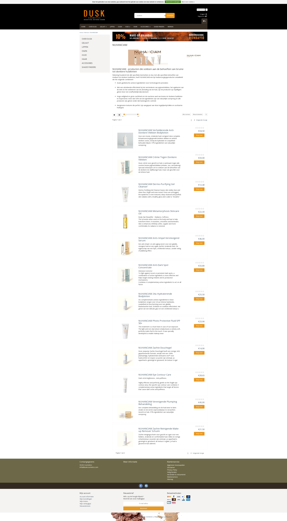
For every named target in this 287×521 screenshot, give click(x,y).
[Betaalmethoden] (179, 500)
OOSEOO (149, 517)
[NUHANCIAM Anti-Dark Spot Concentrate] (125, 275)
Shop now (199, 135)
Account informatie (87, 496)
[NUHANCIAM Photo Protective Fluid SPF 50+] (125, 331)
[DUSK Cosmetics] (94, 15)
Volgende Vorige (201, 120)
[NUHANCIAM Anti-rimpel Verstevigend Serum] (125, 248)
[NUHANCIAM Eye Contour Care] (125, 385)
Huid (127, 27)
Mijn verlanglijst (85, 504)
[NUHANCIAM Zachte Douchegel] (125, 358)
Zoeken (170, 15)
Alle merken (186, 114)
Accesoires (145, 27)
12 (206, 114)
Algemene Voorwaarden (176, 465)
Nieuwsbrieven (85, 506)
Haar (135, 27)
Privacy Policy (172, 470)
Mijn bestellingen (86, 499)
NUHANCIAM (94, 32)
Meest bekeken (197, 114)
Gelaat (102, 27)
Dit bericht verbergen (173, 2)
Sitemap (170, 479)
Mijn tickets (84, 501)
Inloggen (202, 14)
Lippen (112, 27)
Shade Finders (159, 27)
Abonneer (143, 508)
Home (83, 27)
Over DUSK (93, 27)
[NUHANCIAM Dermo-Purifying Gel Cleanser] (125, 194)
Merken (170, 27)
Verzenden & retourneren (176, 474)
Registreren (201, 16)
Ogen (120, 27)
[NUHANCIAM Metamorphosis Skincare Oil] (125, 221)
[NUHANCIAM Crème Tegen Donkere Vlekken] (125, 167)
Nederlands (200, 9)
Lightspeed (168, 517)
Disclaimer (171, 467)
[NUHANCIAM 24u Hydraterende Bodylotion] (125, 304)
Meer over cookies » (188, 2)
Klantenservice (172, 477)
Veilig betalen (172, 472)
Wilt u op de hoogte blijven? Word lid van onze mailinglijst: (134, 497)
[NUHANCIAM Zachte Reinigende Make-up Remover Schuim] (125, 439)
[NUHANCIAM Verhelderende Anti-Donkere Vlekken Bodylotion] (125, 140)
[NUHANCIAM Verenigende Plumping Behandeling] (125, 412)
